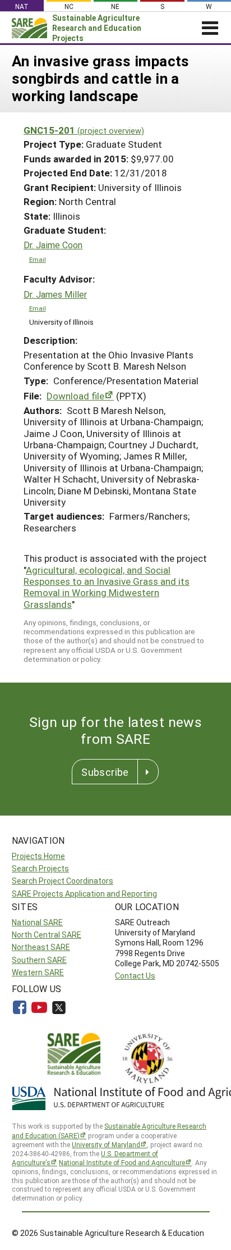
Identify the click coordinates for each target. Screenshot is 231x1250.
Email (37, 259)
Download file (75, 395)
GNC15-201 (84, 130)
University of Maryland (106, 1144)
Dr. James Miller (55, 294)
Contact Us (135, 975)
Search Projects (40, 868)
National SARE (37, 922)
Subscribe (104, 772)
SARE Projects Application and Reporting (84, 893)
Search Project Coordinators (62, 880)
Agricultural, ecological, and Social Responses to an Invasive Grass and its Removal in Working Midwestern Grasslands (107, 587)
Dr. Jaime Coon (53, 245)
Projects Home (38, 856)
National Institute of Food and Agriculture (122, 1162)
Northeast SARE (41, 947)
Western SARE (38, 972)
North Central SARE (46, 934)
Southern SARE (39, 959)
